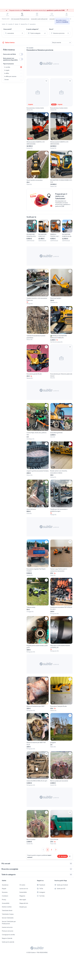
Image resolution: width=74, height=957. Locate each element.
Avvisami (64, 856)
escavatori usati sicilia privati (39, 19)
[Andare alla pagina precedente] (43, 850)
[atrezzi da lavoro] (38, 498)
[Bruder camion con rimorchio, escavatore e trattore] (61, 459)
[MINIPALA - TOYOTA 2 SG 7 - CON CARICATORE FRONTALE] (55, 231)
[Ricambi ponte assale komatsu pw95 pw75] (38, 634)
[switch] (21, 54)
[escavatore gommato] (61, 421)
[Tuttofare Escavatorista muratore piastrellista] (38, 324)
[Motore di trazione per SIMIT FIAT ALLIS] (38, 731)
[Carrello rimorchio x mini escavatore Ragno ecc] (38, 287)
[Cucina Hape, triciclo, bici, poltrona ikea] (38, 421)
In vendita (7, 67)
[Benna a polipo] (38, 827)
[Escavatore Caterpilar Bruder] (61, 694)
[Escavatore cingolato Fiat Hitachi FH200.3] (38, 557)
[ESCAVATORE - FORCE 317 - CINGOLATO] (43, 231)
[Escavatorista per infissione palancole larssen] (61, 361)
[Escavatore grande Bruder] (38, 361)
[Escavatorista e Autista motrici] (38, 95)
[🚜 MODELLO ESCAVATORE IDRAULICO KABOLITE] (61, 324)
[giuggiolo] (61, 731)
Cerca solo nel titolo (9, 54)
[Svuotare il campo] (22, 33)
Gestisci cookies (7, 907)
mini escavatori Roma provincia (20, 19)
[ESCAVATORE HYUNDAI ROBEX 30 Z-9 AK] (61, 169)
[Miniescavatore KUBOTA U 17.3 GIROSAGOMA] (38, 130)
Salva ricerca (9, 42)
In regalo (6, 70)
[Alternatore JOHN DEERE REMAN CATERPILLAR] (61, 634)
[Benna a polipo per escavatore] (61, 768)
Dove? (51, 29)
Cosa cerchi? (7, 29)
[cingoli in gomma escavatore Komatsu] (38, 459)
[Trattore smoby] (38, 596)
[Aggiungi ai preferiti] (46, 80)
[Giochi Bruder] (61, 827)
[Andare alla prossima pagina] (56, 850)
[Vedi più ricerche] (70, 18)
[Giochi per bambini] (61, 287)
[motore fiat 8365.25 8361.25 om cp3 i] (38, 768)
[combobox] (14, 33)
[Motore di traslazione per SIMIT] (38, 694)
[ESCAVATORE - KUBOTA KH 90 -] (67, 231)
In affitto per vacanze (10, 76)
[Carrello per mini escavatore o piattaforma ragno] (61, 498)
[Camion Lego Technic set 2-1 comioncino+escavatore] (61, 557)
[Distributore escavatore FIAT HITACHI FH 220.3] (61, 596)
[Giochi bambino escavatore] (38, 169)
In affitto (6, 73)
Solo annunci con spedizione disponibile (10, 59)
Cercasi (6, 79)
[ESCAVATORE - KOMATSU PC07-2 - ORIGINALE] (32, 231)
